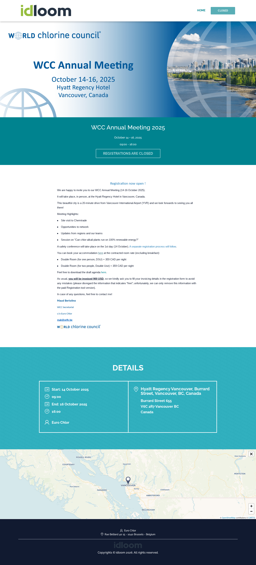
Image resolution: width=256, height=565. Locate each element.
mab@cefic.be (64, 320)
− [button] (251, 511)
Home (201, 10)
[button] (251, 454)
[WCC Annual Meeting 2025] (128, 480)
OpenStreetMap (228, 517)
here (100, 253)
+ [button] (251, 506)
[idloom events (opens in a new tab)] (128, 544)
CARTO (251, 517)
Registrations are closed (128, 153)
